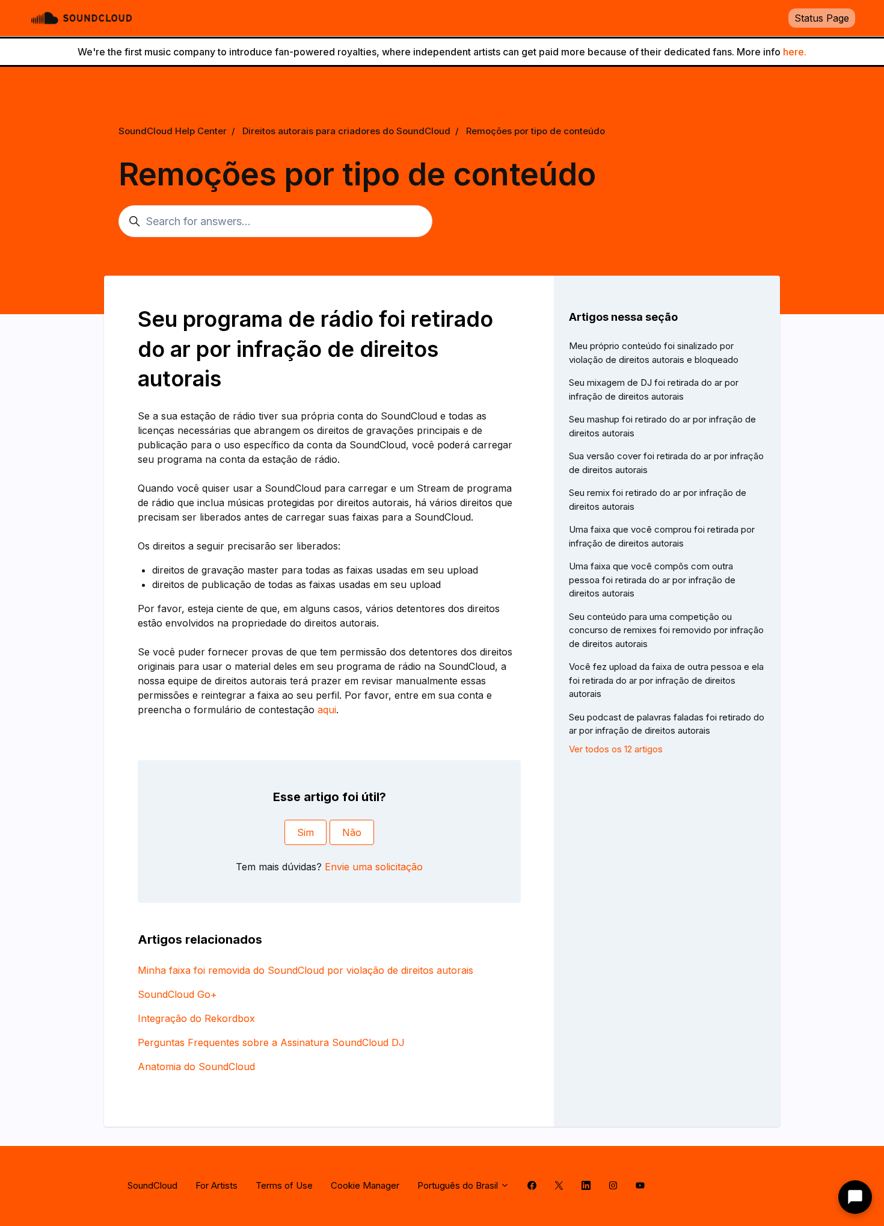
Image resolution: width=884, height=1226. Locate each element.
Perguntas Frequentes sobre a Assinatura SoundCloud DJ (271, 1042)
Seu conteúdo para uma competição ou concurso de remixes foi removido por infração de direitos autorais (666, 630)
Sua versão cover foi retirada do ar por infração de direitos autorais (666, 462)
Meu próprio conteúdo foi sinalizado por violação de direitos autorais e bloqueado (653, 352)
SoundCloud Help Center (172, 131)
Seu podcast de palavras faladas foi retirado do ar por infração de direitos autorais (666, 724)
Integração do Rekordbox (196, 1018)
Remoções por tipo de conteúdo (535, 131)
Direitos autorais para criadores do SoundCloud (346, 131)
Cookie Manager (365, 1185)
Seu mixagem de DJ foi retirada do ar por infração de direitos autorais (653, 389)
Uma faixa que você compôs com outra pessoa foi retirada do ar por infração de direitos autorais (652, 579)
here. (794, 52)
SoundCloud (152, 1185)
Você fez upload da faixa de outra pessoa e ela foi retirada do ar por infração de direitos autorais (666, 680)
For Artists (216, 1185)
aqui (327, 710)
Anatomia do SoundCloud (196, 1066)
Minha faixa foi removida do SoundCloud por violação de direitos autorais (305, 970)
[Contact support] (855, 1197)
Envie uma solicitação (374, 867)
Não (351, 832)
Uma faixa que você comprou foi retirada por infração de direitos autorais (662, 536)
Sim (305, 832)
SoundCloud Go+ (177, 994)
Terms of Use (284, 1185)
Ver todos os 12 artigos (616, 749)
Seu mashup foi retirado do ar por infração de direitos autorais (662, 426)
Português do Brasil (458, 1185)
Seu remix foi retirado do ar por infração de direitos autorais (657, 499)
